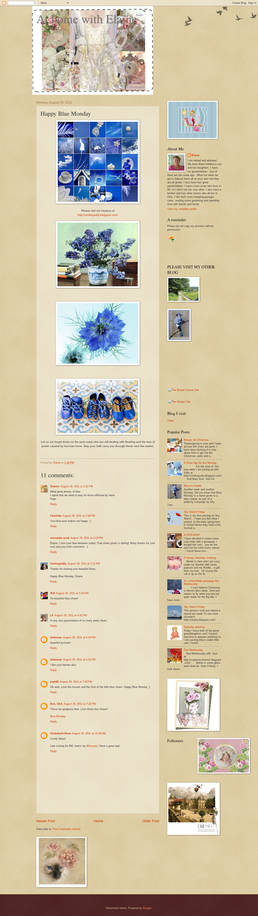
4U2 (52, 593)
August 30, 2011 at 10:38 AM (89, 733)
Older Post (150, 821)
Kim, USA (56, 703)
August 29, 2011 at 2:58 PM (79, 515)
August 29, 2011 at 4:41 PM (71, 615)
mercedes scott (59, 537)
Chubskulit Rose (60, 733)
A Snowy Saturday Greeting (200, 557)
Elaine (195, 155)
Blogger (147, 908)
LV (51, 615)
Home (98, 821)
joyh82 (54, 681)
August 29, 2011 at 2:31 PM (76, 486)
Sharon (54, 486)
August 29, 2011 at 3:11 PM (84, 563)
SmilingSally (58, 563)
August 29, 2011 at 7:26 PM (79, 703)
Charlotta (55, 515)
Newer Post (45, 821)
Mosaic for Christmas (196, 439)
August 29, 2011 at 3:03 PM (86, 537)
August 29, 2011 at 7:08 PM (76, 681)
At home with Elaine (86, 18)
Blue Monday (58, 716)
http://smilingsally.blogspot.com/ (98, 214)
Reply (53, 504)
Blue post (92, 745)
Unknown (56, 637)
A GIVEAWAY (192, 534)
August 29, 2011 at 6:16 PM (79, 637)
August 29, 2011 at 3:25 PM (72, 593)
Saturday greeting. (194, 627)
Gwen (170, 420)
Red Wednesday (193, 649)
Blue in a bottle (192, 485)
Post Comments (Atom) (66, 828)
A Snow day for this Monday (200, 462)
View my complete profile (182, 208)
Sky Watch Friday (194, 511)
